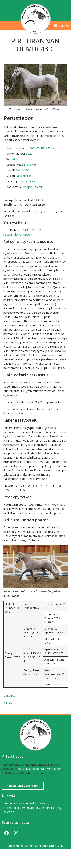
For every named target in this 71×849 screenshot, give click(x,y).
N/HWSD (22, 170)
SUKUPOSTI (11, 695)
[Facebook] (6, 833)
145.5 (27, 164)
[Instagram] (16, 833)
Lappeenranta (25, 176)
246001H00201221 (42, 148)
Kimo (15, 159)
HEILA (7, 702)
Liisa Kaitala (27, 181)
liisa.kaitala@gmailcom (18, 234)
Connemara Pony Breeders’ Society (25, 803)
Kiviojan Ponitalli (32, 187)
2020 (29, 153)
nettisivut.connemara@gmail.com (40, 768)
